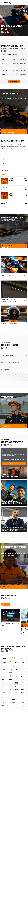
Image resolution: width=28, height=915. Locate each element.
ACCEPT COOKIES (14, 463)
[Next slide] (8, 604)
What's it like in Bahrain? (10, 362)
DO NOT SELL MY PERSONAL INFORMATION (14, 459)
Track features (7, 355)
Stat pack (5, 370)
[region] (14, 457)
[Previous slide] (3, 604)
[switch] (17, 54)
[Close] (25, 450)
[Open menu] (26, 2)
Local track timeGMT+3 (8, 54)
